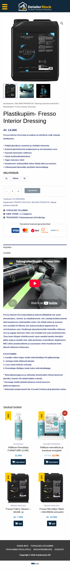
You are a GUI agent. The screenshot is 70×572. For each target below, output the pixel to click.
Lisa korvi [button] (20, 462)
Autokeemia (8, 103)
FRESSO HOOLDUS (22, 202)
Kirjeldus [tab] (7, 247)
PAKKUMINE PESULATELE (18, 549)
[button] (62, 23)
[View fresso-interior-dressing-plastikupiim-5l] (10, 91)
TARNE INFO (22, 546)
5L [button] (25, 178)
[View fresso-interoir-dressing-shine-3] (43, 91)
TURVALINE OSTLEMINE (42, 546)
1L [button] (6, 178)
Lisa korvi (32, 190)
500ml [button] (15, 178)
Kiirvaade (18, 439)
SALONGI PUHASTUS (24, 103)
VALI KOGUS (10, 172)
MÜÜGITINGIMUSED (43, 549)
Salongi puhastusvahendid (46, 103)
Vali (20, 524)
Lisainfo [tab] (7, 253)
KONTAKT (59, 549)
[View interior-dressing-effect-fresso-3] (27, 91)
